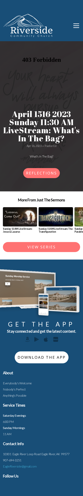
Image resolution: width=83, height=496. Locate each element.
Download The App (42, 357)
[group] (20, 221)
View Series (41, 247)
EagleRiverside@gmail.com (19, 466)
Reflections (41, 173)
